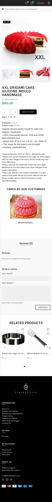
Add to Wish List (11, 99)
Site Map (5, 436)
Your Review (7, 283)
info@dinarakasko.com (11, 476)
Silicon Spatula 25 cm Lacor (38, 353)
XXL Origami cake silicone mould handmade (21, 9)
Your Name (7, 273)
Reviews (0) (26, 243)
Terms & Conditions (10, 418)
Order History (7, 452)
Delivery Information (10, 411)
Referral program (8, 468)
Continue (43, 307)
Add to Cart (28, 112)
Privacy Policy (7, 416)
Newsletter (6, 454)
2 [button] (27, 366)
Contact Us (6, 423)
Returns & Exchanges (10, 421)
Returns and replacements (12, 414)
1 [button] (24, 366)
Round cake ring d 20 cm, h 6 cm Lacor (13, 353)
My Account (6, 450)
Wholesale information (11, 470)
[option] (9, 74)
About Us (5, 409)
